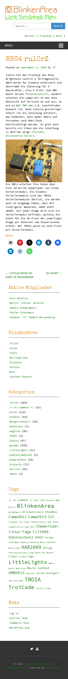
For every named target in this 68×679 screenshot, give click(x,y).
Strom (40, 573)
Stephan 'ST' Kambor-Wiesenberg (32, 317)
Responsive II (18, 667)
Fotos (13, 353)
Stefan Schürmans (21, 312)
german (14, 445)
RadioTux (30, 573)
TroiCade (21, 587)
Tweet (13, 474)
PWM (24, 105)
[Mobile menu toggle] (61, 45)
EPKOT (13, 436)
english (14, 431)
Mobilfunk (21, 568)
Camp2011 (17, 516)
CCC (51, 516)
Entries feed (18, 618)
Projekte (45, 36)
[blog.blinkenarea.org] (31, 13)
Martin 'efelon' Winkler (26, 303)
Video (48, 588)
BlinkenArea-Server (19, 135)
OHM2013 (16, 572)
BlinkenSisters (33, 512)
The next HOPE (15, 581)
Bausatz (50, 500)
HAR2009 (31, 547)
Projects (15, 464)
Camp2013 (37, 516)
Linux (12, 556)
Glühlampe (13, 542)
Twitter (29, 36)
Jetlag (47, 548)
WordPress (53, 667)
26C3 (36, 500)
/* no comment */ (21, 407)
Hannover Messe (38, 542)
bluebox (14, 417)
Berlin (11, 507)
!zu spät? (54, 273)
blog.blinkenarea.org (39, 664)
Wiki (59, 36)
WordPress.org (19, 627)
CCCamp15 (13, 522)
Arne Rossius (18, 298)
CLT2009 (41, 531)
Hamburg (24, 542)
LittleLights (18, 450)
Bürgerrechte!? (20, 421)
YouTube (38, 132)
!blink (14, 402)
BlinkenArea (35, 505)
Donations (16, 426)
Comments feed (19, 623)
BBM (57, 500)
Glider (49, 537)
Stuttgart (52, 573)
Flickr (14, 343)
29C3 (42, 500)
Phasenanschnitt (36, 94)
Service (14, 469)
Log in (14, 613)
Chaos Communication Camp (37, 522)
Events (14, 440)
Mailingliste (18, 357)
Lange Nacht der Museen (40, 552)
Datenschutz (20, 537)
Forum (13, 348)
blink (13, 412)
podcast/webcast (20, 455)
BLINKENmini (14, 512)
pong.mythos (17, 459)
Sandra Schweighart (23, 307)
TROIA (33, 579)
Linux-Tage (26, 556)
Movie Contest (38, 568)
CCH (20, 522)
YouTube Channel (20, 376)
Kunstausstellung (17, 552)
